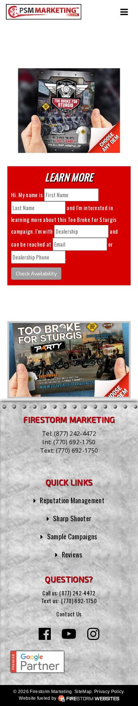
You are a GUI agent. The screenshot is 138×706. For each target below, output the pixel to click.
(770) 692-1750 (74, 442)
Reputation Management (72, 500)
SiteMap (83, 691)
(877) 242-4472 (75, 433)
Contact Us (68, 614)
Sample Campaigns (72, 536)
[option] (69, 360)
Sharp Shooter (72, 518)
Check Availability (36, 273)
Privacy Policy (108, 691)
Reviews (72, 554)
